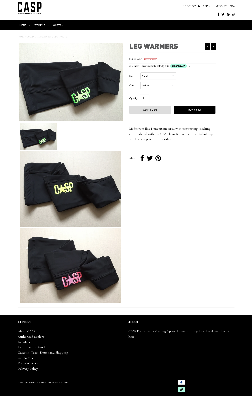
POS (46, 382)
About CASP (26, 331)
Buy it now (194, 109)
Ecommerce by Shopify (60, 382)
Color (131, 85)
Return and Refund (31, 347)
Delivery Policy (28, 368)
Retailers (24, 342)
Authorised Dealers (31, 337)
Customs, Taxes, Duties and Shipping (43, 352)
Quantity (133, 98)
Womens (39, 25)
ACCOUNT (189, 6)
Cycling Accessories (39, 37)
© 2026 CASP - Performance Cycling (31, 382)
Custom (58, 25)
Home (21, 37)
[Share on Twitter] (150, 158)
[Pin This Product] (158, 158)
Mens (23, 25)
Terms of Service (29, 363)
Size (131, 76)
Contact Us (25, 358)
